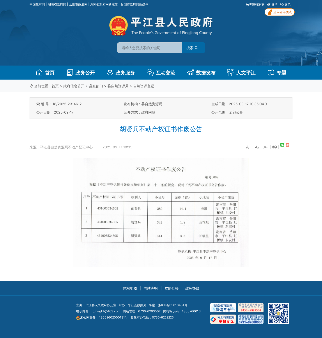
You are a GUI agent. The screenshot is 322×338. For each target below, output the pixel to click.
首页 (50, 72)
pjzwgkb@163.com (106, 311)
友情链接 (172, 288)
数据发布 (206, 72)
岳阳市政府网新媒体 (134, 4)
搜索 (190, 48)
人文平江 (246, 72)
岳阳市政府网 (78, 4)
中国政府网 (37, 4)
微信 (288, 4)
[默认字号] (257, 147)
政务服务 (125, 72)
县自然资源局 (118, 86)
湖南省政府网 (57, 4)
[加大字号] (248, 147)
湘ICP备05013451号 (172, 305)
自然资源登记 (143, 86)
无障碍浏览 (256, 4)
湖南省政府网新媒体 (104, 4)
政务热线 (192, 288)
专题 (281, 72)
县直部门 (96, 86)
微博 (274, 4)
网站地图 (130, 288)
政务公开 (85, 72)
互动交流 (165, 72)
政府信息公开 (73, 86)
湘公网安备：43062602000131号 (104, 317)
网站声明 (151, 288)
